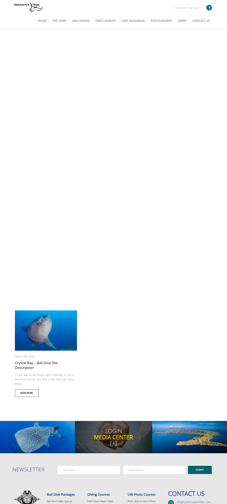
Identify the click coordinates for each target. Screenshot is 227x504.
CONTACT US (186, 493)
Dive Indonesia (133, 21)
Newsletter (28, 469)
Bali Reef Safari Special (59, 501)
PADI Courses (105, 21)
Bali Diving (81, 21)
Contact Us (201, 21)
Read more (26, 393)
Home (42, 21)
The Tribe (59, 21)
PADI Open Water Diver (100, 501)
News (182, 21)
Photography (161, 21)
